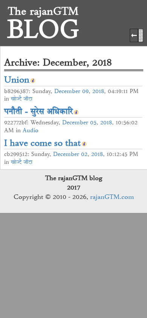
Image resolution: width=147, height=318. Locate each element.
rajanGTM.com (112, 197)
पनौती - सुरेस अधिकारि (38, 111)
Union (16, 79)
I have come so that (42, 142)
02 (84, 154)
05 (93, 122)
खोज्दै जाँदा (21, 98)
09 (85, 91)
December (67, 91)
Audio (30, 130)
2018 (98, 91)
